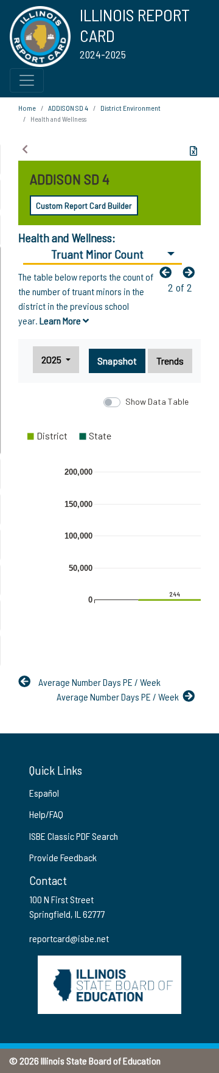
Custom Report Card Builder (84, 205)
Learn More (61, 320)
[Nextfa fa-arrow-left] (191, 272)
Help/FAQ (46, 814)
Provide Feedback (63, 857)
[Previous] (168, 272)
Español (44, 793)
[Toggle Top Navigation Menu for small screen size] (27, 80)
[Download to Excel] (193, 151)
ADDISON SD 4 (68, 107)
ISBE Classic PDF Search (73, 836)
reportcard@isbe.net (69, 938)
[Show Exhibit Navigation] (25, 149)
